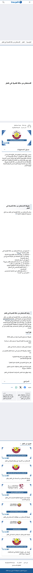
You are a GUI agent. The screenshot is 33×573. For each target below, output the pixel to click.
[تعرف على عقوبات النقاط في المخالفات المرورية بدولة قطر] (16, 547)
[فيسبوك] (25, 387)
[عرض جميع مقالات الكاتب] (29, 126)
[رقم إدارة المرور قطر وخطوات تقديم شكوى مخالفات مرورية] (16, 367)
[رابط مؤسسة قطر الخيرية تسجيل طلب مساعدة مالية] (16, 342)
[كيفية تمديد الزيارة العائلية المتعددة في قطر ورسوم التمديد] (16, 493)
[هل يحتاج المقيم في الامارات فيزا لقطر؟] (16, 362)
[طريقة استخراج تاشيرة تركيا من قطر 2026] (16, 337)
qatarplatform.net (8, 319)
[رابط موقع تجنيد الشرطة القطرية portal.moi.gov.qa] (16, 357)
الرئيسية (28, 42)
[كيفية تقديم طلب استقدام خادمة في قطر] (16, 347)
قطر (23, 42)
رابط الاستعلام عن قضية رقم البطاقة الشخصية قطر (8, 396)
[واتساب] (16, 387)
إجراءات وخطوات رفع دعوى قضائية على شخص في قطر (24, 396)
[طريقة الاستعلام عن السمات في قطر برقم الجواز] (16, 473)
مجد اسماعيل (17, 125)
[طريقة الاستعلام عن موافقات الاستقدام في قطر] (16, 511)
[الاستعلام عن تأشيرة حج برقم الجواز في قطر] (16, 455)
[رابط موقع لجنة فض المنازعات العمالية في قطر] (16, 372)
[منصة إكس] (20, 387)
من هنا (19, 252)
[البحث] (3, 2)
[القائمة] (29, 2)
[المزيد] (12, 387)
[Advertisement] (16, 22)
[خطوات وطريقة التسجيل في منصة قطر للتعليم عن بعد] (16, 351)
